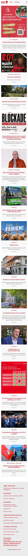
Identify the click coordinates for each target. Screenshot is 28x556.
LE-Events (17, 2)
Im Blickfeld (11, 169)
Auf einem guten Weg (10, 526)
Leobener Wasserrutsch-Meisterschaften (14, 42)
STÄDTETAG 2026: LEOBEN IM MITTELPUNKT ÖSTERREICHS (14, 466)
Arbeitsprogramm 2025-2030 (12, 515)
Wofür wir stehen (7, 511)
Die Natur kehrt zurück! (8, 534)
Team (11, 2)
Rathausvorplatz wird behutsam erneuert (14, 101)
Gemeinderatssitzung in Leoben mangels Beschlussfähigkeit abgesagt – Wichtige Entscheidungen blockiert (14, 137)
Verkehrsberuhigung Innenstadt (10, 517)
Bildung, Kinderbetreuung (11, 543)
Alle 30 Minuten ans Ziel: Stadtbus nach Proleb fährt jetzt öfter (14, 210)
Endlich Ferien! (14, 245)
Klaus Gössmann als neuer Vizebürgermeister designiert (14, 173)
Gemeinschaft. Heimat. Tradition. (11, 531)
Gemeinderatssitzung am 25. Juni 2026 (14, 313)
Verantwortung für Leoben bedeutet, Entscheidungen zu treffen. (14, 399)
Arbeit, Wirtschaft (11, 463)
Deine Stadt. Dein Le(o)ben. (9, 529)
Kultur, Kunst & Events (8, 520)
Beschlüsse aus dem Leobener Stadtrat (14, 279)
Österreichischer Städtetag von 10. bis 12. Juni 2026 (14, 433)
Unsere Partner (7, 509)
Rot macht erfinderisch (14, 77)
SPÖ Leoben (17, 169)
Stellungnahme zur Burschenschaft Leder (14, 350)
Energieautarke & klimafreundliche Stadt (13, 523)
